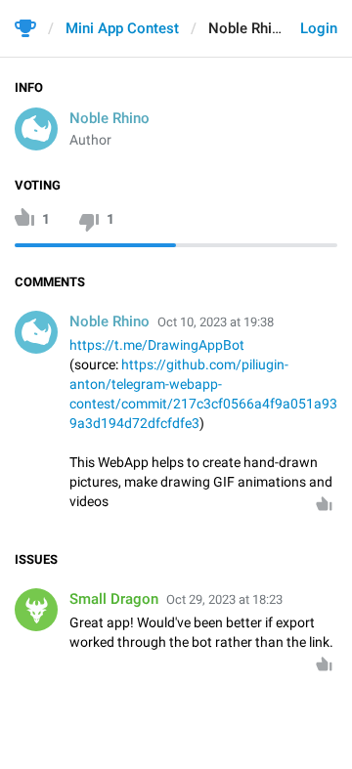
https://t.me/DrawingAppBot (156, 345)
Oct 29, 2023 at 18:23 (224, 599)
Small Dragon (113, 599)
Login (318, 28)
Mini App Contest (122, 28)
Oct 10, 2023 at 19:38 (215, 322)
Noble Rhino (109, 118)
